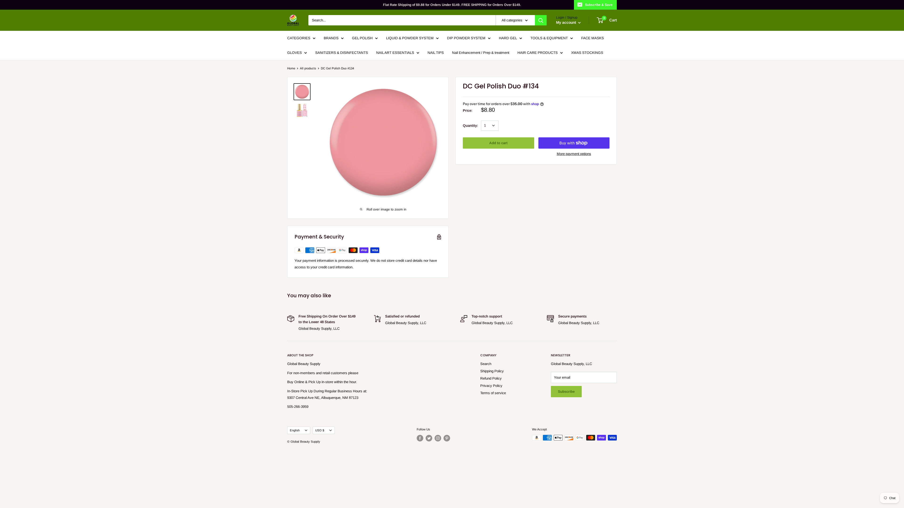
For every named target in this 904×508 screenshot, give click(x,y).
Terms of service (493, 393)
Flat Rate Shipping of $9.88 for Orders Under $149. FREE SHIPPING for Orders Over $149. (452, 5)
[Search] (541, 20)
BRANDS (331, 38)
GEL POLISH (362, 38)
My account (566, 22)
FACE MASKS (592, 38)
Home (291, 68)
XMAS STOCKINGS (587, 53)
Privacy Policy (491, 386)
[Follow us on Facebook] (420, 438)
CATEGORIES (298, 38)
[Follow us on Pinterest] (447, 438)
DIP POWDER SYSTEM (466, 38)
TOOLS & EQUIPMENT (549, 38)
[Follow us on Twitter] (429, 438)
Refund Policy (491, 378)
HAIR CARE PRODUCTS (537, 53)
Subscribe (566, 391)
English (295, 430)
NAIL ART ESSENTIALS (395, 53)
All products (308, 68)
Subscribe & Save (599, 5)
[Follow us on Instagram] (438, 438)
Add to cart (498, 143)
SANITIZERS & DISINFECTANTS (341, 53)
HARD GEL (508, 38)
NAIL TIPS (436, 53)
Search (485, 364)
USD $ (319, 430)
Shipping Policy (492, 371)
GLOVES (294, 53)
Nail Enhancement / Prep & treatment (480, 53)
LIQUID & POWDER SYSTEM (410, 38)
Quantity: (470, 125)
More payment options (574, 154)
